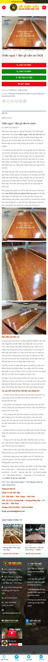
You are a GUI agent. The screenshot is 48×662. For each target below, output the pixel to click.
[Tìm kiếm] (44, 7)
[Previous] (3, 540)
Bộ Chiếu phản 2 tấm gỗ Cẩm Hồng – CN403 (34, 549)
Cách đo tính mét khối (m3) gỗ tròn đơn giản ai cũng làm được (36, 582)
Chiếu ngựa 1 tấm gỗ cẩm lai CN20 (19, 94)
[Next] (45, 540)
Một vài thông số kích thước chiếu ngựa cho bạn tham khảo (36, 592)
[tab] (24, 113)
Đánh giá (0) (6, 118)
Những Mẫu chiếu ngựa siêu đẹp (12, 549)
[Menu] (4, 7)
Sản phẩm (17, 50)
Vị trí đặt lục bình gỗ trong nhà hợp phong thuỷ (35, 571)
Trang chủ (6, 50)
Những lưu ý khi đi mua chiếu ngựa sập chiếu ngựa (36, 603)
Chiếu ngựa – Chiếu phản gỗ (18, 90)
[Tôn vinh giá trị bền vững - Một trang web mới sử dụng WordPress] (24, 7)
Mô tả (4, 113)
